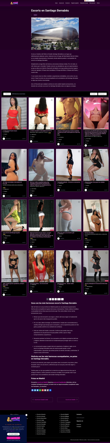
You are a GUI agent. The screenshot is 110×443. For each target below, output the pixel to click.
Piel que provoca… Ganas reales (65, 283)
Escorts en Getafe (70, 399)
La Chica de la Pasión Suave (10, 130)
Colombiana (35, 141)
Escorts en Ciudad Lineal (41, 399)
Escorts (39, 420)
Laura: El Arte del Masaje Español (11, 232)
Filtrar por (7, 94)
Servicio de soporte (80, 417)
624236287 (61, 233)
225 (59, 299)
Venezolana (8, 138)
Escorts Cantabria (65, 430)
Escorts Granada (41, 424)
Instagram (79, 426)
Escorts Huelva (41, 426)
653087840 (6, 131)
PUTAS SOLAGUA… (89, 232)
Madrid (35, 14)
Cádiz (42, 420)
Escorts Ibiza (64, 428)
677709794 (61, 137)
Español (87, 0)
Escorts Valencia (65, 424)
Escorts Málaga (65, 416)
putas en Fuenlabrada (60, 382)
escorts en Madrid (42, 382)
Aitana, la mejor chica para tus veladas (95, 182)
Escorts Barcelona (41, 418)
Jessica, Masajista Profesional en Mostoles (96, 283)
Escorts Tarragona (65, 422)
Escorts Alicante (41, 414)
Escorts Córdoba (41, 432)
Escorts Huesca (41, 434)
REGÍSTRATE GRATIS (13, 438)
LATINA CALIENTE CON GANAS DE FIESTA (41, 130)
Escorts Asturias (41, 430)
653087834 (34, 239)
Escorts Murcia (65, 418)
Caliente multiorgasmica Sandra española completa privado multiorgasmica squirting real (68, 132)
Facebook (79, 424)
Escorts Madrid (65, 414)
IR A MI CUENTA (13, 434)
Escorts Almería (41, 416)
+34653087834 (7, 235)
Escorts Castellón (41, 422)
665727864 (88, 138)
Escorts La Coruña (65, 432)
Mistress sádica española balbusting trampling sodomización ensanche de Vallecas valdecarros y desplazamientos (40, 184)
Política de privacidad (74, 439)
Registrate (12, 431)
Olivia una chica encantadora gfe (65, 232)
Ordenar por (102, 94)
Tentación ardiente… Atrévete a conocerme (68, 182)
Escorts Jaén (40, 428)
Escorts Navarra (65, 426)
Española (62, 144)
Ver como (93, 94)
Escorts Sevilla (64, 420)
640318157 (34, 134)
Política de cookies (83, 439)
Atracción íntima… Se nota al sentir (39, 283)
